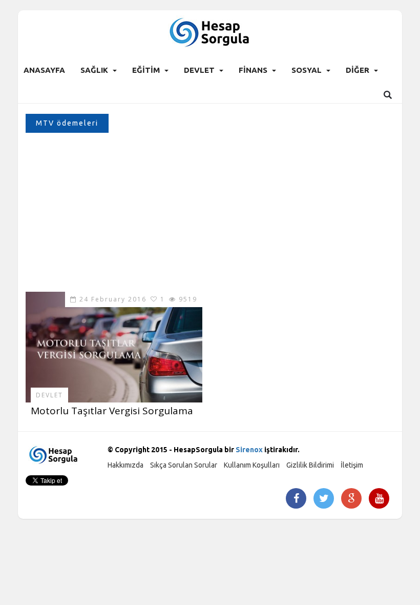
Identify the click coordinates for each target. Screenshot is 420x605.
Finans (253, 70)
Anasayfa (44, 70)
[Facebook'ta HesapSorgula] (296, 499)
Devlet (199, 70)
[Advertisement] (210, 215)
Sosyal (306, 70)
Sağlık (94, 70)
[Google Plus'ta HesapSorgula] (351, 499)
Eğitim (146, 70)
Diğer (357, 70)
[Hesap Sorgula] (210, 31)
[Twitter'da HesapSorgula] (324, 499)
